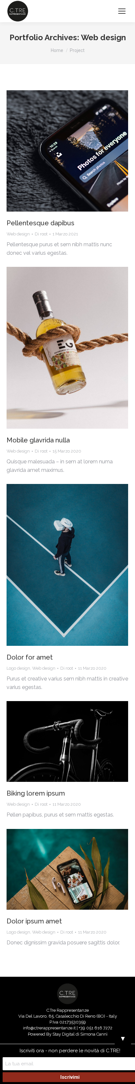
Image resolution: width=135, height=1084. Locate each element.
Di (41, 234)
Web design (18, 234)
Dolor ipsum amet (34, 921)
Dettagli (76, 151)
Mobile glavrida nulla (38, 440)
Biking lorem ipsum (36, 793)
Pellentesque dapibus (40, 223)
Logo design (18, 668)
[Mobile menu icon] (121, 11)
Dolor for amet (30, 657)
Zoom (58, 151)
